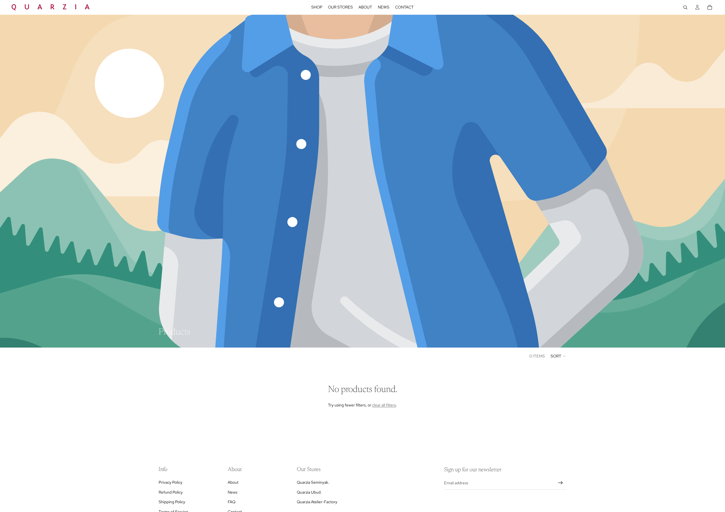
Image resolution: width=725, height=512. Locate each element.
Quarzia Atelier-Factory (317, 501)
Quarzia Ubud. (309, 491)
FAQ (231, 501)
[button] (558, 356)
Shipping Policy (172, 501)
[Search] (685, 7)
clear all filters (384, 405)
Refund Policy (171, 491)
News (232, 491)
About (233, 482)
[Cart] (709, 7)
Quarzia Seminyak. (313, 482)
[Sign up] (560, 483)
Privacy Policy (170, 482)
